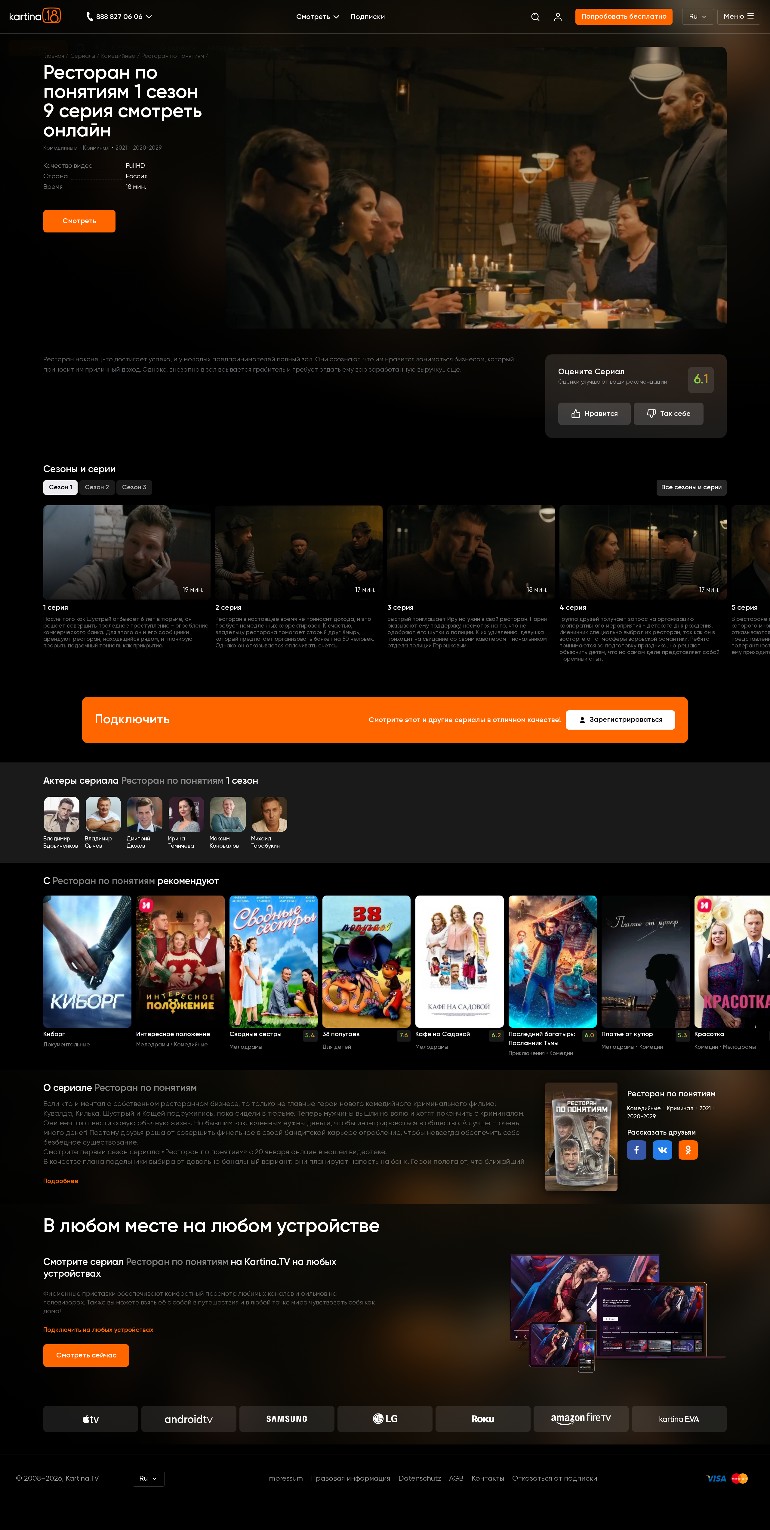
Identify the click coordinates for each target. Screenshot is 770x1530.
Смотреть (79, 221)
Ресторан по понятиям (172, 56)
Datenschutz (420, 1478)
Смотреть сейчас (86, 1355)
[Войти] (558, 17)
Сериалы (82, 56)
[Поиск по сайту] (535, 17)
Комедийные (118, 56)
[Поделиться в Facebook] (636, 1150)
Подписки (368, 16)
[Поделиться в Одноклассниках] (688, 1150)
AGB (456, 1478)
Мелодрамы (152, 1045)
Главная (53, 56)
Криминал (96, 148)
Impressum (285, 1478)
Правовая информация (350, 1478)
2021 (121, 148)
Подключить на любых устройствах (98, 1330)
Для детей (336, 1047)
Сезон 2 (97, 487)
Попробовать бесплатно (624, 16)
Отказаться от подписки (554, 1478)
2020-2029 (147, 148)
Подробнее (61, 1181)
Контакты (488, 1478)
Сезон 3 (134, 487)
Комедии (561, 1053)
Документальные (66, 1045)
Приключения (527, 1053)
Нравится (601, 413)
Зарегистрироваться (626, 719)
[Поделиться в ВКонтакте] (662, 1150)
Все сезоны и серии (691, 487)
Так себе (675, 413)
